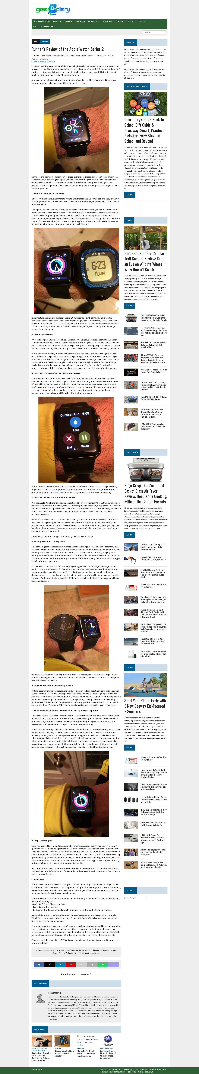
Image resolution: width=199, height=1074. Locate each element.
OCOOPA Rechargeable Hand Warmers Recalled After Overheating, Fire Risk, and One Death (153, 799)
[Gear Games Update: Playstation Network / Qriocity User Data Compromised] (107, 1045)
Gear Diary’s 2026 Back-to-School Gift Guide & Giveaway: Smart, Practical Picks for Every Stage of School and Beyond (144, 130)
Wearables (44, 59)
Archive (140, 1072)
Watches (35, 59)
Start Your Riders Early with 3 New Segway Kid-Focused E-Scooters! (145, 705)
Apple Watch (46, 55)
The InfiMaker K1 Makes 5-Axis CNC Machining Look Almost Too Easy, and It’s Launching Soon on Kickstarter (153, 599)
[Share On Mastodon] (113, 964)
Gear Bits (41, 1050)
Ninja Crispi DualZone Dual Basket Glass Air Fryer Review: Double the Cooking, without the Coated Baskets (153, 318)
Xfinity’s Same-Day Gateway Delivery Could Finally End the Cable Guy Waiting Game (153, 852)
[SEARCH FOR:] (154, 32)
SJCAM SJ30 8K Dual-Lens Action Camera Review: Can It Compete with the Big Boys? (153, 426)
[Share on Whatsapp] (103, 964)
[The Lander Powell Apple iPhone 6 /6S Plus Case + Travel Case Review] (87, 1045)
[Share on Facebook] (39, 964)
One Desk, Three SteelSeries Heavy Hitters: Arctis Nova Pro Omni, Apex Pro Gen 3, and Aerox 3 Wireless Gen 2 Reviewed (153, 386)
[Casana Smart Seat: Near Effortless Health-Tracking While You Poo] (131, 827)
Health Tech (80, 21)
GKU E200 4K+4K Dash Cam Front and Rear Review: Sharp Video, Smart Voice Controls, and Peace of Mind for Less (153, 332)
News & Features (106, 1048)
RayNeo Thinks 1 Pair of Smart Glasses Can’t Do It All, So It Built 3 (153, 558)
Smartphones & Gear (41, 21)
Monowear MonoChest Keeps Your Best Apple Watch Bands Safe (64, 1053)
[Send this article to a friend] (81, 964)
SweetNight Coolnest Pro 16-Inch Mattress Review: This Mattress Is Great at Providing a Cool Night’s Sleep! (152, 573)
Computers (107, 21)
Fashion (142, 21)
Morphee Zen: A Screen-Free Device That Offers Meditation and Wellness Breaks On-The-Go (41, 1057)
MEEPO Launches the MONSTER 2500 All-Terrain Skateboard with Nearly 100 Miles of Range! (153, 812)
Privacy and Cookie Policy (158, 1070)
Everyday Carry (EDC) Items (63, 55)
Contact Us (149, 1072)
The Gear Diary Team (115, 1070)
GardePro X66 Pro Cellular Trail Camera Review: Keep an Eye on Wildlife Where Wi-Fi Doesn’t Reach (144, 261)
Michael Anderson (47, 62)
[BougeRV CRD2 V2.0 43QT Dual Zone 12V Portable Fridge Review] (131, 402)
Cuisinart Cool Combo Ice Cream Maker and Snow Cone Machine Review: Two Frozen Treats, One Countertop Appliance (151, 413)
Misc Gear (132, 21)
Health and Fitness (39, 1048)
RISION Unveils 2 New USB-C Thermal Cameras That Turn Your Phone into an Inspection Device (153, 787)
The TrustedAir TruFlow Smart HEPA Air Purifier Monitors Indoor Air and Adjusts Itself (153, 654)
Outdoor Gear (94, 21)
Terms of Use (131, 1072)
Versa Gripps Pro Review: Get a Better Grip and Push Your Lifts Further (153, 370)
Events (34, 1050)
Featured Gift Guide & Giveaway (137, 86)
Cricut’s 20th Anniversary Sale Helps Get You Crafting (153, 585)
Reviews (57, 1048)
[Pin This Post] (71, 964)
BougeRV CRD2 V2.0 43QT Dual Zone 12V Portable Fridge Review (153, 398)
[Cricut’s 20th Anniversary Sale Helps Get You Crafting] (131, 589)
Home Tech (57, 21)
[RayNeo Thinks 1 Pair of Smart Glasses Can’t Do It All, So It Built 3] (131, 562)
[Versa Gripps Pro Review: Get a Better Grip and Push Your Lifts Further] (131, 374)
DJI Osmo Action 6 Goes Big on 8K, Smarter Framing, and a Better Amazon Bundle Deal (152, 547)
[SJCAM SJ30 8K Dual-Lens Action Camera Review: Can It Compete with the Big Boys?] (131, 429)
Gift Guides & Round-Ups (43, 26)
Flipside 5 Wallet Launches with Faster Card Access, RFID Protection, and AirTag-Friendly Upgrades (153, 865)
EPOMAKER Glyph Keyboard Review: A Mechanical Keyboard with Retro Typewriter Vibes (153, 345)
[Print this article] (92, 964)
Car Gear (68, 21)
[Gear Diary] (53, 9)
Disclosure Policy (141, 1070)
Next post (85, 974)
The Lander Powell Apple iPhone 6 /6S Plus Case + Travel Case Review (86, 1053)
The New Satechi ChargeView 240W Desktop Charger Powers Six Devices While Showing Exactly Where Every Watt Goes (153, 628)
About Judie (103, 1070)
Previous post (69, 974)
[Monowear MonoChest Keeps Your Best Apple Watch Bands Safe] (62, 1045)
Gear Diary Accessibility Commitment (113, 1072)
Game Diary (120, 21)
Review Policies (128, 1070)
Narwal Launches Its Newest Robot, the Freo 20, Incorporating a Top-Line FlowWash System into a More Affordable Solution (153, 773)
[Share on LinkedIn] (60, 964)
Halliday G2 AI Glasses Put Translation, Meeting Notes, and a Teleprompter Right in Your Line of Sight (152, 839)
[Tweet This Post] (49, 964)
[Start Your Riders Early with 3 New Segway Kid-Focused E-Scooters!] (145, 695)
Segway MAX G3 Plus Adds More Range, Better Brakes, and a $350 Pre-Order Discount (152, 641)
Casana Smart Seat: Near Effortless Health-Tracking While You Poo (152, 823)
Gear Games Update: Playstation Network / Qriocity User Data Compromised (108, 1055)
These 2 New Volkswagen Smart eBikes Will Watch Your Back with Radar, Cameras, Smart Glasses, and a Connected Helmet (153, 613)
